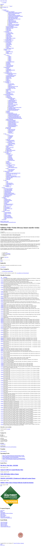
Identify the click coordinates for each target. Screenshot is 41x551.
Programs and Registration (10, 91)
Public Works (6, 152)
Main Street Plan (11, 106)
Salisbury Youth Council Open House (13, 456)
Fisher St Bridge (11, 170)
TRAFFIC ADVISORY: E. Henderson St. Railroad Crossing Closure (17, 478)
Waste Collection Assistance (12, 167)
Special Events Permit (9, 65)
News (5, 205)
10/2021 (2, 348)
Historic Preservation (9, 119)
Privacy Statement (21, 543)
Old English (10, 157)
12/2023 (2, 318)
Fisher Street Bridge (11, 169)
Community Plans (9, 97)
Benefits (7, 68)
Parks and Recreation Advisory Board (14, 18)
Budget (7, 52)
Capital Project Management (8, 39)
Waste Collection (9, 165)
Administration (6, 31)
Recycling (8, 162)
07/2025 (2, 297)
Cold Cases (8, 139)
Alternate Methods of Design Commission (15, 12)
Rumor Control (8, 46)
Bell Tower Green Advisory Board (13, 13)
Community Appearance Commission (14, 15)
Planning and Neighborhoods (9, 94)
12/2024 (2, 304)
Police (5, 133)
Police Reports (2, 512)
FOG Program (8, 174)
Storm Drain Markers (11, 164)
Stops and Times (9, 184)
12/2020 (2, 363)
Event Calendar (8, 43)
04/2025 (2, 300)
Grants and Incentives (9, 112)
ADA (7, 181)
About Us (8, 55)
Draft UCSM (10, 74)
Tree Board (10, 23)
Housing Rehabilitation (12, 126)
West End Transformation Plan (13, 110)
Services (9, 138)
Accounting (8, 50)
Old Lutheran (10, 158)
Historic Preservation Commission (13, 24)
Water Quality (8, 178)
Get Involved (8, 89)
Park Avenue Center (11, 87)
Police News (6, 257)
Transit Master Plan (9, 183)
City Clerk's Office (9, 32)
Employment (2, 510)
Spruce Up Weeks (11, 166)
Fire (5, 54)
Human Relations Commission (13, 17)
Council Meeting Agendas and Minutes (6, 513)
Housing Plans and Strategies (13, 125)
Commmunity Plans (7, 199)
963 (3, 271)
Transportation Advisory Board (13, 22)
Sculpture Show (10, 131)
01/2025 (2, 303)
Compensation (8, 69)
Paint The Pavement (11, 130)
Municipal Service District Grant (13, 115)
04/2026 (2, 282)
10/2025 (2, 292)
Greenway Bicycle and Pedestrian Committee (15, 16)
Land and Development (8, 72)
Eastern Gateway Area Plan (12, 102)
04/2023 (2, 327)
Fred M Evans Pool (11, 84)
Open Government (9, 36)
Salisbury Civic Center (12, 88)
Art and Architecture (7, 212)
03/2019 (2, 401)
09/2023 (2, 319)
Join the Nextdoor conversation (5, 526)
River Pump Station (9, 177)
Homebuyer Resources (12, 122)
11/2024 (2, 305)
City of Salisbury (7, 253)
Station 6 (9, 60)
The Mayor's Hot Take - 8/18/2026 (9, 465)
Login (1, 544)
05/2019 (2, 393)
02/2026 (2, 285)
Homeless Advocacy (11, 141)
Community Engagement (8, 41)
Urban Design (8, 128)
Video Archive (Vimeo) (10, 48)
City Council (6, 10)
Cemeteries (8, 153)
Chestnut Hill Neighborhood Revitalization (15, 118)
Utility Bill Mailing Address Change (9, 474)
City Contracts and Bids (8, 189)
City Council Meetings (10, 26)
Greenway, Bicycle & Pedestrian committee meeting (13, 459)
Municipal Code (9, 35)
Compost (7, 161)
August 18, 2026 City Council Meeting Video (11, 469)
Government (4, 9)
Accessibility (4, 2)
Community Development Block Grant (14, 116)
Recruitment (8, 63)
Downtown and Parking (8, 200)
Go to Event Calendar (3, 460)
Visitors (3, 211)
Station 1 (9, 56)
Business (3, 187)
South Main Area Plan (11, 108)
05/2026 (2, 280)
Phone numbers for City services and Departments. (8, 446)
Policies (7, 71)
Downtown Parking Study (12, 101)
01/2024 (2, 316)
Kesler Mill (12, 99)
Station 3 (9, 58)
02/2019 (2, 409)
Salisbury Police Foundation (10, 150)
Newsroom (8, 45)
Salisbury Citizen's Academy (10, 38)
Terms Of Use (16, 543)
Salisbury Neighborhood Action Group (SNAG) (13, 458)
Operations (10, 137)
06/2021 (2, 358)
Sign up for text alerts (4, 522)
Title (1, 277)
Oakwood (10, 156)
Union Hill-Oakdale (11, 160)
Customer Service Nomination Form (6, 517)
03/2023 (2, 328)
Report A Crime (8, 149)
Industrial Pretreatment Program (11, 175)
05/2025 (2, 298)
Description (5, 277)
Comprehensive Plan (7, 191)
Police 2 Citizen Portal (9, 147)
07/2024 (2, 307)
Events (5, 214)
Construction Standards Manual (11, 73)
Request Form (8, 64)
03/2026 (2, 283)
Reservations (8, 92)
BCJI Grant (10, 144)
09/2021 (2, 350)
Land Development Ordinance (11, 75)
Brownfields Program (11, 98)
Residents (3, 197)
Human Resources (7, 67)
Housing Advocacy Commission (13, 25)
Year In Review (8, 30)
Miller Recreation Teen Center (13, 86)
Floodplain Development (10, 76)
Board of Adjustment (11, 14)
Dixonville (10, 155)
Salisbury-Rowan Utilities (8, 171)
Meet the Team (8, 40)
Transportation (6, 185)
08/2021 (2, 352)
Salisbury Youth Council (12, 21)
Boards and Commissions (10, 11)
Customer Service (9, 53)
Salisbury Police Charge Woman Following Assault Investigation (16, 482)
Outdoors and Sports (7, 215)
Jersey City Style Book (12, 105)
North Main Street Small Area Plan (13, 109)
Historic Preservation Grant (12, 113)
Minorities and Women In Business (11, 27)
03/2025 (2, 301)
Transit (5, 180)
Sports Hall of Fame (9, 93)
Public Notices (8, 37)
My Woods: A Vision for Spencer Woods (14, 107)
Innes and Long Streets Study (13, 104)
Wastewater (8, 179)
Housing (5, 203)
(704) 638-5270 (2, 444)
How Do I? (4, 219)
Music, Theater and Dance (8, 217)
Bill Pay (5, 198)
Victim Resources (9, 151)
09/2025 (2, 294)
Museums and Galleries (8, 216)
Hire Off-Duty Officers (10, 145)
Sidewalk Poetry (11, 132)
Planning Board (10, 19)
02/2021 (2, 359)
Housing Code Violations (12, 123)
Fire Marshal (8, 62)
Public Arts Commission (12, 20)
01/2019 (2, 424)
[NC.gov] (4, 542)
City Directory (8, 42)
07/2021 (2, 357)
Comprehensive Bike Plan (12, 100)
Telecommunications (9, 66)
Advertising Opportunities (8, 188)
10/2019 (2, 368)
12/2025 (2, 289)
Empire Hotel (8, 34)
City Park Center (11, 83)
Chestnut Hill (10, 154)
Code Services (8, 96)
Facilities (7, 82)
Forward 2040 (10, 103)
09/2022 (2, 337)
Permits (7, 79)
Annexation (8, 95)
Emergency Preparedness (10, 61)
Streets (7, 168)
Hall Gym (10, 85)
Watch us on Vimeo (4, 524)
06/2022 (2, 341)
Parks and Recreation (7, 81)
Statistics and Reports (11, 143)
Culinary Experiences (7, 213)
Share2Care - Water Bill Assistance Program (13, 176)
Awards (7, 47)
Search (11, 6)
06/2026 (2, 278)
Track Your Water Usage (8, 208)
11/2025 (2, 291)
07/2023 (2, 323)
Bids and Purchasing (9, 51)
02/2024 (2, 314)
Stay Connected (6, 207)
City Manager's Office (9, 33)
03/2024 (2, 309)
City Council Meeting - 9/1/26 (10, 457)
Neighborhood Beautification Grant (14, 114)
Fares (7, 182)
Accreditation (10, 136)
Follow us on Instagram (4, 525)
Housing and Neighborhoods (11, 120)
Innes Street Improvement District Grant (14, 117)
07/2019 (2, 380)
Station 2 (9, 57)
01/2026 (2, 287)
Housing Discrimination (12, 124)
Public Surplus (6, 196)
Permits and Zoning (7, 195)
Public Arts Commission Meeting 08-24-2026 (13, 455)
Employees (2, 4)
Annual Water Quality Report (5, 516)
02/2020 (2, 366)
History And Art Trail (11, 129)
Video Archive (8, 29)
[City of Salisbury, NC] (4, 7)
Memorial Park (10, 159)
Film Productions (9, 44)
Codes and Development (8, 190)
